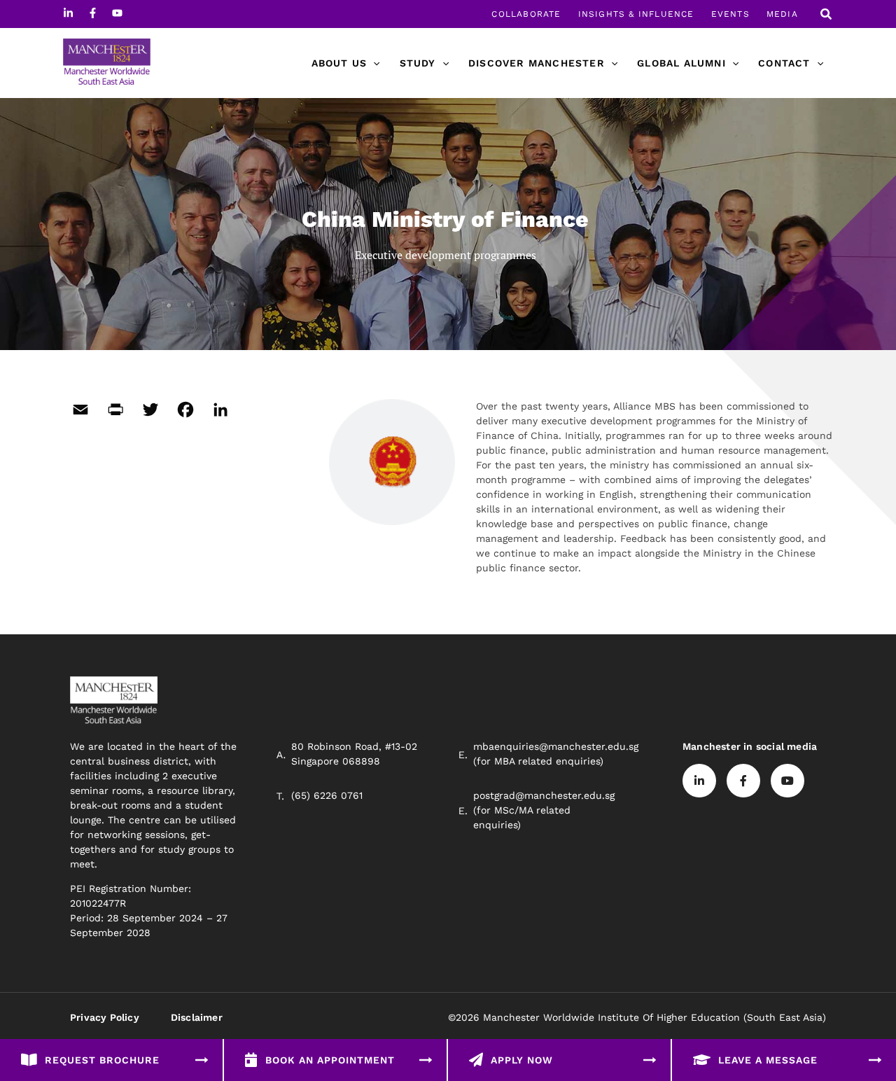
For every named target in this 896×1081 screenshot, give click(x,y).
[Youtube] (117, 13)
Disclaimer (197, 1017)
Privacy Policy (104, 1017)
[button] (826, 15)
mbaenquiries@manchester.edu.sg (555, 746)
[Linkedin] (68, 13)
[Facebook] (93, 13)
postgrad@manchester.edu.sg (544, 795)
